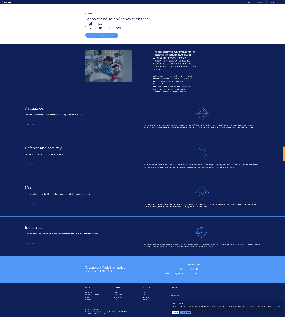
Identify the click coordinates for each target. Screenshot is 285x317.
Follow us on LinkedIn (92, 309)
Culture (144, 294)
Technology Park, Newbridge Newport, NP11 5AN (105, 269)
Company (273, 2)
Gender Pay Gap (124, 312)
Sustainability (146, 297)
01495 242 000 (190, 269)
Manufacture (118, 297)
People (144, 299)
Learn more (30, 124)
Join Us (173, 293)
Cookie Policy (113, 312)
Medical (87, 297)
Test (115, 299)
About (144, 292)
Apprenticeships (176, 296)
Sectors (260, 2)
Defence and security (92, 294)
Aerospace (88, 292)
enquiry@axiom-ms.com (182, 273)
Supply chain (118, 294)
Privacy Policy (102, 312)
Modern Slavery (90, 312)
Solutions (248, 2)
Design (116, 292)
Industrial (88, 299)
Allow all (175, 312)
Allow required (185, 312)
